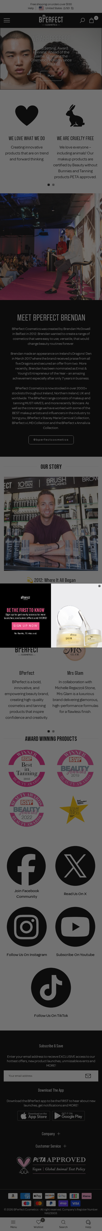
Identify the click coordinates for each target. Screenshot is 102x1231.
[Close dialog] (99, 586)
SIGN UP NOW (25, 626)
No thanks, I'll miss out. (25, 633)
